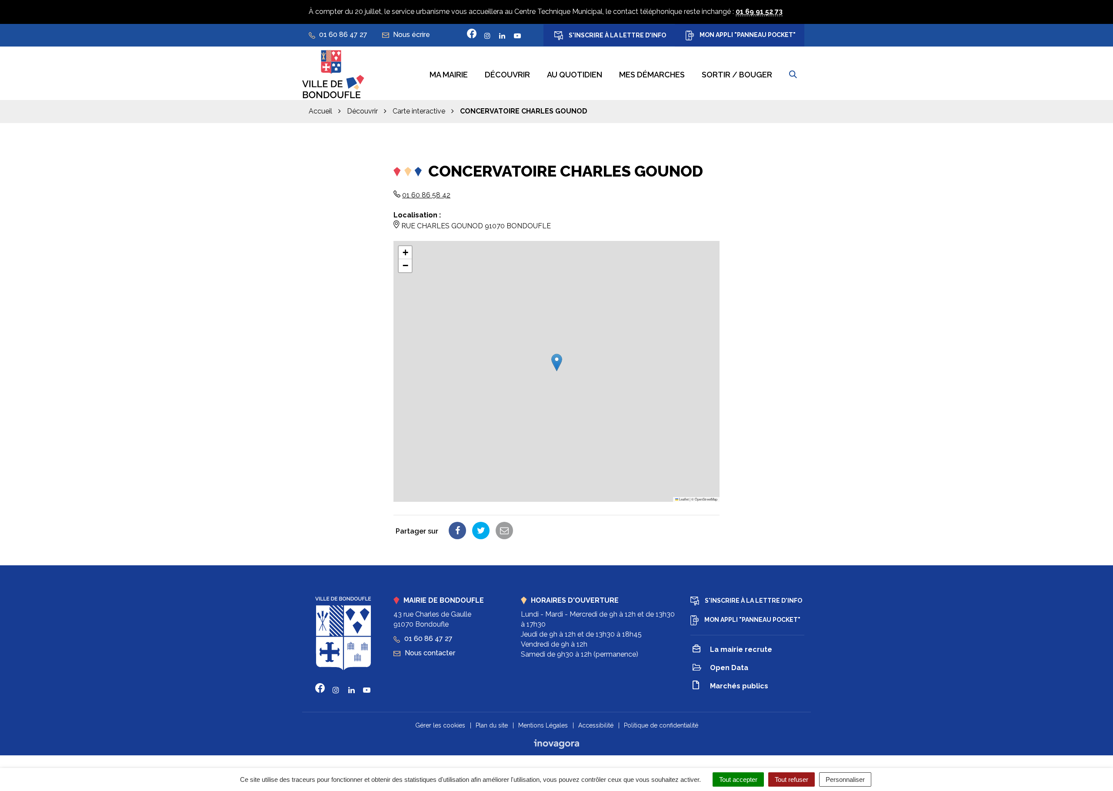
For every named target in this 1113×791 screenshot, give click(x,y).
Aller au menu (24, 4)
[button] (556, 362)
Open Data (729, 668)
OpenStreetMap (706, 499)
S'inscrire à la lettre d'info (616, 35)
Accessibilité (595, 725)
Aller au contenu (78, 4)
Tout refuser (791, 779)
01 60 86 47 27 (428, 638)
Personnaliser (845, 779)
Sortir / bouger (737, 74)
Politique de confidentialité (661, 725)
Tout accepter (738, 779)
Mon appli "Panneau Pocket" (747, 34)
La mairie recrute (741, 649)
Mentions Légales (543, 725)
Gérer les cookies (440, 725)
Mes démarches (652, 74)
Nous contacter (429, 653)
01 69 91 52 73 (759, 11)
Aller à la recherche (140, 4)
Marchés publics (739, 686)
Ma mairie (449, 74)
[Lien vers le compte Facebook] (472, 33)
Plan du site (492, 725)
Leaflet (683, 499)
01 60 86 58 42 (426, 195)
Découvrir (507, 74)
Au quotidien (574, 74)
